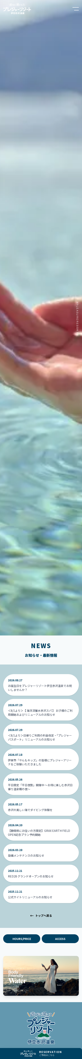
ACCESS (60, 939)
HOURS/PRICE (22, 939)
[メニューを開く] (75, 8)
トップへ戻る (41, 915)
